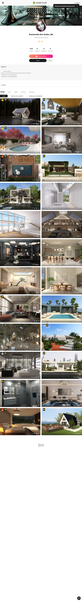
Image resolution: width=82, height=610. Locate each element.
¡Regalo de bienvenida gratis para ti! (65, 6)
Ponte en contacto (42, 56)
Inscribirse (77, 3)
